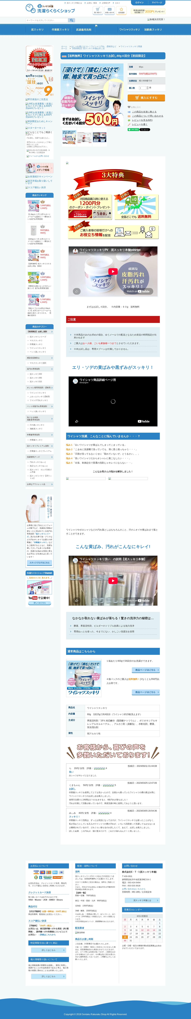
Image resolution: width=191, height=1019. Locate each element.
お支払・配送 (92, 3)
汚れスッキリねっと (38, 462)
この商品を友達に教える (144, 112)
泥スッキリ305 (36, 378)
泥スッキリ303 (36, 374)
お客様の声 (106, 3)
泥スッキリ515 (36, 382)
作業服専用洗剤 (33, 435)
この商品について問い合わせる (147, 116)
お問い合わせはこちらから (134, 889)
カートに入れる (146, 98)
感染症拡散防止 (33, 358)
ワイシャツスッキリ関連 (131, 46)
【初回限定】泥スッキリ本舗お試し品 (88, 48)
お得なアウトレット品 (36, 484)
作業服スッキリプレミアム (41, 451)
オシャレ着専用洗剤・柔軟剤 (39, 388)
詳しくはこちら (49, 950)
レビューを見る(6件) (142, 120)
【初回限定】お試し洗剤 (37, 331)
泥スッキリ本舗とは (74, 3)
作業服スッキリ (36, 344)
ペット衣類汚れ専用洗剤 (37, 406)
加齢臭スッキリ (36, 429)
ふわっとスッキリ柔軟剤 (40, 396)
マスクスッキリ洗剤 (38, 363)
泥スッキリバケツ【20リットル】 (41, 477)
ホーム (64, 46)
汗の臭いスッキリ (37, 425)
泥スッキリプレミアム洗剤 (38, 446)
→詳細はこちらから (47, 934)
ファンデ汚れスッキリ (39, 400)
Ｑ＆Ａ (117, 3)
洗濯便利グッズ (33, 457)
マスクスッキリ (36, 340)
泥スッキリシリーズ (38, 337)
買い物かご (98, 10)
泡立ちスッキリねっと (39, 466)
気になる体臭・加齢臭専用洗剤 (33, 418)
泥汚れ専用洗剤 (33, 369)
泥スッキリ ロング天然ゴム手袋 (41, 471)
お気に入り (135, 107)
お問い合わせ (109, 10)
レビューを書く (140, 124)
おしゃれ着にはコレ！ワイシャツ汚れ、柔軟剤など (93, 46)
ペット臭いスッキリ (38, 352)
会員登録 (121, 10)
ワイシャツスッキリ (38, 348)
